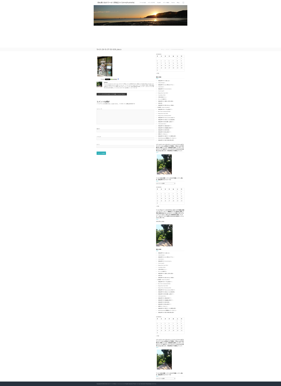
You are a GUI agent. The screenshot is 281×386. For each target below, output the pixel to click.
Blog (178, 2)
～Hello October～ (161, 82)
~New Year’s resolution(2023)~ (164, 111)
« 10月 (157, 73)
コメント (99, 109)
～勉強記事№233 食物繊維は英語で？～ (166, 127)
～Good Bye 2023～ (162, 95)
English (159, 2)
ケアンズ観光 (166, 2)
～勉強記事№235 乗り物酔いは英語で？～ (166, 121)
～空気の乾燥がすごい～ (162, 97)
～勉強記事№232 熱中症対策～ (164, 129)
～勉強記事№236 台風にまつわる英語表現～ (166, 119)
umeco (106, 82)
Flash (138, 383)
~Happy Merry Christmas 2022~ (164, 115)
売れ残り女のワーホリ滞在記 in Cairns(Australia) (115, 3)
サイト (98, 144)
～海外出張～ (161, 103)
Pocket (102, 79)
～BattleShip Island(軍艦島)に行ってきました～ (167, 138)
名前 (98, 128)
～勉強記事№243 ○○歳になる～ (164, 80)
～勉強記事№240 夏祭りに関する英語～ (166, 101)
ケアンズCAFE (151, 2)
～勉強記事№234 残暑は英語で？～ (165, 125)
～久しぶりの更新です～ (162, 99)
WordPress (153, 383)
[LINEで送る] (114, 79)
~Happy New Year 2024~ (163, 93)
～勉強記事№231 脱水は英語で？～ (165, 131)
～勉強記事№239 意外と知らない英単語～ (166, 105)
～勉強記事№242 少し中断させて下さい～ (166, 84)
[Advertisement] (140, 36)
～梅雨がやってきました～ (163, 134)
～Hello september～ (162, 123)
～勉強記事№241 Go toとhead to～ (165, 88)
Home (173, 2)
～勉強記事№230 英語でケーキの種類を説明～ (167, 136)
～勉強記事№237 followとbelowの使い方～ (166, 117)
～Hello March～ (161, 86)
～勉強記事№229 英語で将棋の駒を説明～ (166, 140)
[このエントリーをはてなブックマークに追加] (118, 79)
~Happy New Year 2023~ (163, 113)
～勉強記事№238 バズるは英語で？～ (165, 109)
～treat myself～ (161, 90)
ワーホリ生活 (143, 2)
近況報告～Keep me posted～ (164, 107)
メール (99, 136)
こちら (162, 221)
